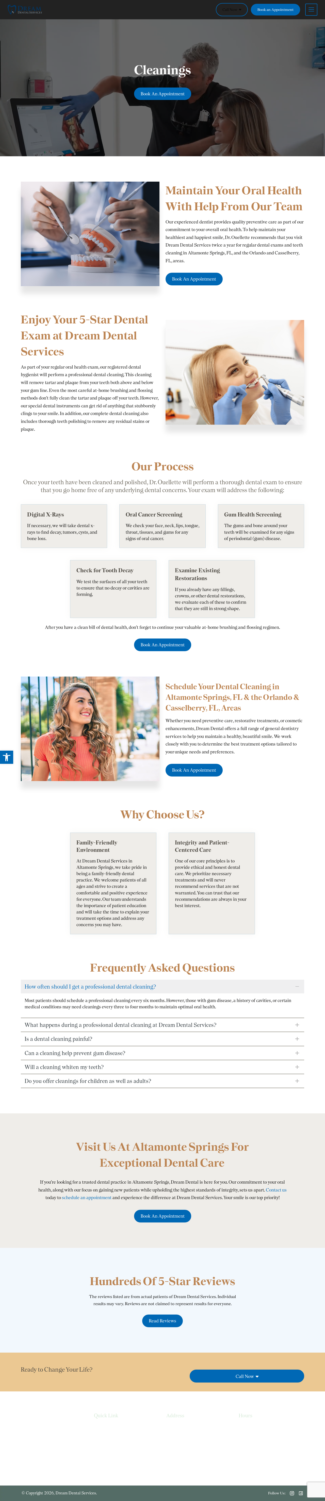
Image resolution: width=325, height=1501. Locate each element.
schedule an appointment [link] (86, 1197)
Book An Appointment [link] (163, 93)
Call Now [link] (230, 9)
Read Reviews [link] (162, 1320)
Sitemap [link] (101, 1458)
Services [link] (101, 1427)
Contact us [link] (276, 1190)
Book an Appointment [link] (275, 9)
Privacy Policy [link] (105, 1438)
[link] (6, 757)
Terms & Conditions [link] (111, 1448)
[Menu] (308, 10)
